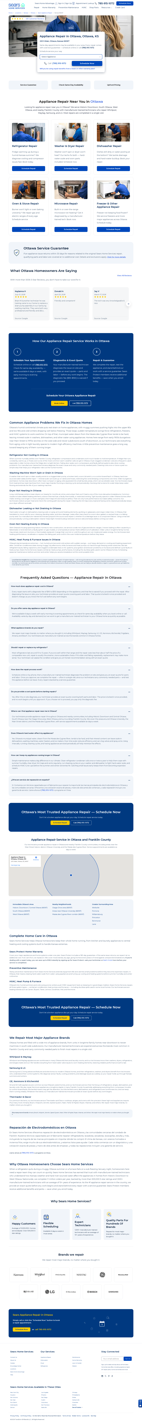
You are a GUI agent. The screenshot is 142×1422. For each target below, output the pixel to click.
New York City (14, 1392)
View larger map (15, 865)
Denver (12, 1407)
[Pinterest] (109, 1376)
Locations (18, 13)
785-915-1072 (106, 3)
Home (11, 13)
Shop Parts (94, 8)
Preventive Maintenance (68, 8)
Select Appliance (49, 57)
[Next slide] (128, 303)
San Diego (44, 1397)
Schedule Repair (29, 169)
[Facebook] (112, 1376)
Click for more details (116, 257)
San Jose (12, 1400)
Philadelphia (76, 1395)
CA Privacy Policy (25, 1416)
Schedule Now (125, 3)
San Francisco (45, 1405)
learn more (107, 960)
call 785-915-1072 (43, 1329)
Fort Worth (13, 1402)
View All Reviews (124, 276)
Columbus (44, 1402)
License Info (86, 1416)
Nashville (44, 1407)
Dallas (74, 1397)
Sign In (61, 3)
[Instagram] (102, 1376)
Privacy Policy (14, 1416)
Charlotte (75, 1402)
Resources (105, 8)
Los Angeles (44, 1392)
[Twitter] (105, 1376)
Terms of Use (66, 1416)
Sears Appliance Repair (45, 13)
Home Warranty (49, 8)
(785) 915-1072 (88, 48)
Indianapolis (13, 1405)
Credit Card (120, 8)
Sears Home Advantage (44, 3)
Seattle (74, 1405)
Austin (43, 1400)
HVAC (84, 8)
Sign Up (68, 3)
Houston (12, 1395)
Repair (36, 8)
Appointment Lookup (85, 3)
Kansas (26, 13)
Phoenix (43, 1395)
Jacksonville (75, 1400)
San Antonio (14, 1397)
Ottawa (33, 13)
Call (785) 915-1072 (81, 823)
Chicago (74, 1392)
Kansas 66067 (59, 13)
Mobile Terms (76, 1416)
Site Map (93, 1416)
